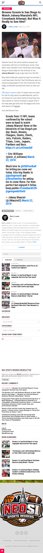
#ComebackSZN (28, 188)
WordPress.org (7, 433)
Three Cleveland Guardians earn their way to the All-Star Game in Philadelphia (21, 419)
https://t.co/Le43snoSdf (19, 147)
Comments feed (8, 431)
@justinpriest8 (14, 175)
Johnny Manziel (28, 211)
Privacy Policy (7, 540)
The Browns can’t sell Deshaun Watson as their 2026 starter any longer (25, 285)
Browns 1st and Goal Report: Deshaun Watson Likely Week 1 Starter (24, 295)
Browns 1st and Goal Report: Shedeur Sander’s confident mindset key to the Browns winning (26, 472)
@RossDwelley (14, 178)
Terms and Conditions (20, 540)
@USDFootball (28, 166)
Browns (18, 211)
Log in (4, 428)
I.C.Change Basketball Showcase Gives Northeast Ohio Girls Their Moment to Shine (25, 305)
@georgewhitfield (15, 191)
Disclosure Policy (35, 540)
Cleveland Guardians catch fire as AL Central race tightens (24, 267)
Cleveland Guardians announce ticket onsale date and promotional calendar (21, 404)
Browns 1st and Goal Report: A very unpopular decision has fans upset (24, 276)
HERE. (34, 242)
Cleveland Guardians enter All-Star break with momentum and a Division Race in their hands (18, 415)
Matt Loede (13, 26)
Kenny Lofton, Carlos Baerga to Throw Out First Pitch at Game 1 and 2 (21, 411)
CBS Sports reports (9, 92)
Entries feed (6, 429)
